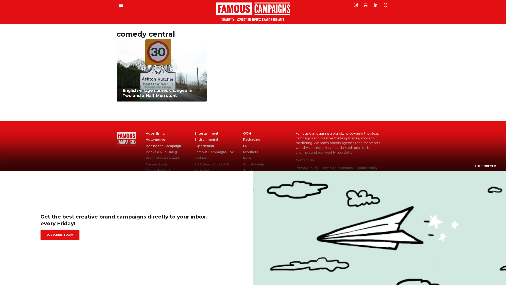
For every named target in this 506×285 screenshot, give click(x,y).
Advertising (155, 133)
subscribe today (60, 235)
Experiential (204, 146)
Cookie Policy (366, 168)
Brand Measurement (162, 158)
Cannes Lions (157, 164)
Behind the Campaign (163, 146)
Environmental (206, 140)
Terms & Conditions (337, 168)
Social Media (253, 164)
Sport (247, 170)
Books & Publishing (161, 152)
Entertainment (206, 133)
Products (250, 152)
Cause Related (158, 170)
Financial (201, 170)
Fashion (200, 158)
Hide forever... (486, 166)
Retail (247, 158)
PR (245, 146)
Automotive (155, 140)
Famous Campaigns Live (214, 152)
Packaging (251, 140)
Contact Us (305, 160)
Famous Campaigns (253, 12)
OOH (247, 133)
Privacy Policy (307, 168)
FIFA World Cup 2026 (211, 164)
